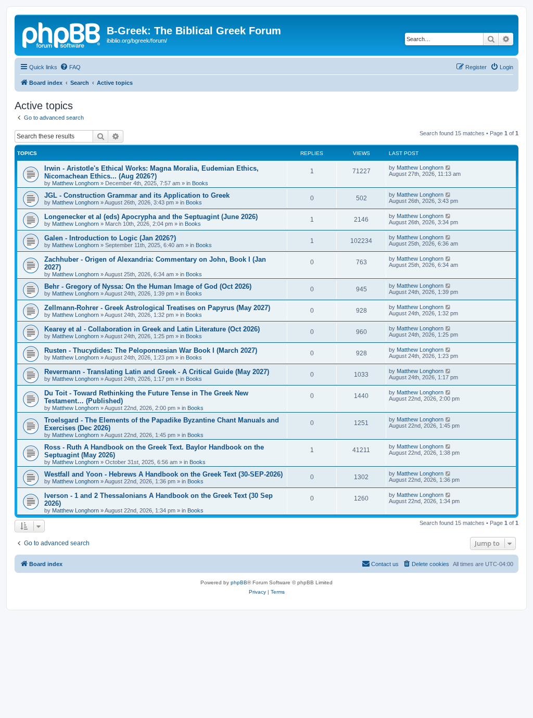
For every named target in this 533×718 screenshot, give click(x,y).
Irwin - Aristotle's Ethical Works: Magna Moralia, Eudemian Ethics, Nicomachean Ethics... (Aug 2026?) (151, 172)
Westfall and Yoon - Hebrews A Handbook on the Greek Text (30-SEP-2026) (163, 474)
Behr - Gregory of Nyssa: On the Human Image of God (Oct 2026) (147, 286)
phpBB (239, 582)
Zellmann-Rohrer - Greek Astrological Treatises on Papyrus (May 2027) (157, 308)
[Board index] (62, 33)
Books (200, 183)
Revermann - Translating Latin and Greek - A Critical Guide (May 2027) (156, 372)
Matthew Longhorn (75, 183)
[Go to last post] (448, 167)
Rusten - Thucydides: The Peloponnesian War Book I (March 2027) (150, 350)
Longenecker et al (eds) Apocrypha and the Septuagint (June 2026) (151, 217)
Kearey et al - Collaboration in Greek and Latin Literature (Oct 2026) (152, 329)
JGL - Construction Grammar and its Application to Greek (137, 195)
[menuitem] (70, 67)
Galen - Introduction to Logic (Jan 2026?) (110, 238)
